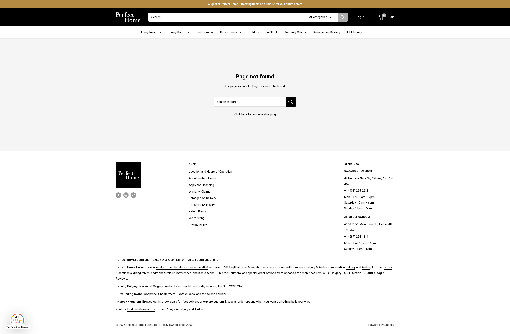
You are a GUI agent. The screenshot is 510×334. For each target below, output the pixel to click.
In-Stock (272, 32)
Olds (192, 294)
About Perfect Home (202, 178)
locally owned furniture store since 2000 (182, 267)
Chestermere (166, 294)
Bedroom (203, 32)
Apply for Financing (201, 185)
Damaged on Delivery (326, 32)
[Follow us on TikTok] (133, 195)
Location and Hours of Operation (210, 171)
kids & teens (206, 273)
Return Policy (197, 211)
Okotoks (182, 294)
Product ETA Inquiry (202, 205)
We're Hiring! (197, 218)
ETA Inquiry (354, 32)
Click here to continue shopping (255, 114)
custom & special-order (229, 301)
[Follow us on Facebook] (118, 195)
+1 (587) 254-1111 (356, 236)
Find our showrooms (141, 309)
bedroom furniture (163, 273)
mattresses (183, 273)
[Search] (343, 17)
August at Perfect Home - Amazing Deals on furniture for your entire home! (255, 4)
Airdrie (366, 267)
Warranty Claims (295, 32)
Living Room (149, 32)
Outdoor (254, 32)
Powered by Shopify (381, 325)
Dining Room (177, 32)
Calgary (350, 267)
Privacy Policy (198, 225)
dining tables (141, 273)
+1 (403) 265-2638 (356, 190)
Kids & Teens (228, 32)
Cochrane (150, 294)
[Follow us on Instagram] (126, 195)
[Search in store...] (291, 102)
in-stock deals (167, 301)
